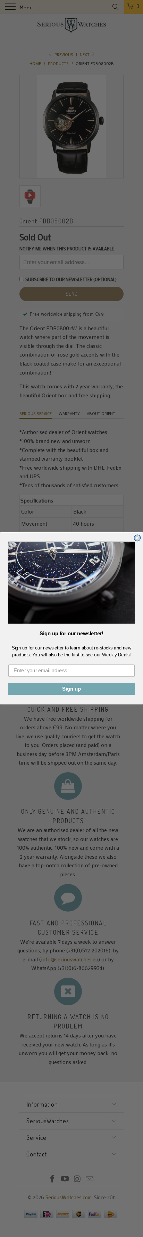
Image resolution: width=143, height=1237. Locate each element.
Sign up (71, 689)
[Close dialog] (137, 538)
